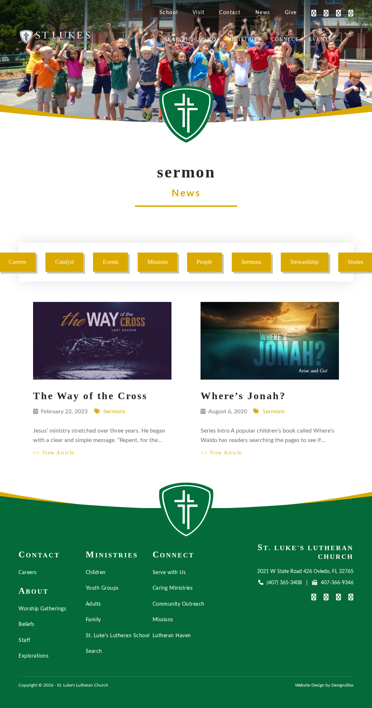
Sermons (251, 262)
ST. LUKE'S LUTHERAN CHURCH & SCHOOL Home (186, 511)
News (262, 12)
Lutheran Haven (172, 635)
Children (96, 572)
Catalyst (64, 262)
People (204, 262)
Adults (93, 604)
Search (175, 39)
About (207, 39)
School (168, 12)
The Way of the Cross (90, 395)
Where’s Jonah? (243, 395)
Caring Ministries (173, 588)
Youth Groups (102, 588)
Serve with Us (169, 572)
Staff (25, 640)
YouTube (322, 13)
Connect (285, 39)
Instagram (347, 13)
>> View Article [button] (53, 452)
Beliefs (27, 624)
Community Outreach (179, 604)
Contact (230, 12)
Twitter (335, 13)
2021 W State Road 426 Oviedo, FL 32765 (305, 571)
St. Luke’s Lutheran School (118, 635)
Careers (28, 572)
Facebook (310, 13)
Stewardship (304, 262)
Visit (199, 12)
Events (320, 39)
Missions (157, 262)
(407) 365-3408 (284, 582)
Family (93, 619)
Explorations (33, 656)
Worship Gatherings (42, 608)
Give (291, 12)
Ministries (244, 39)
